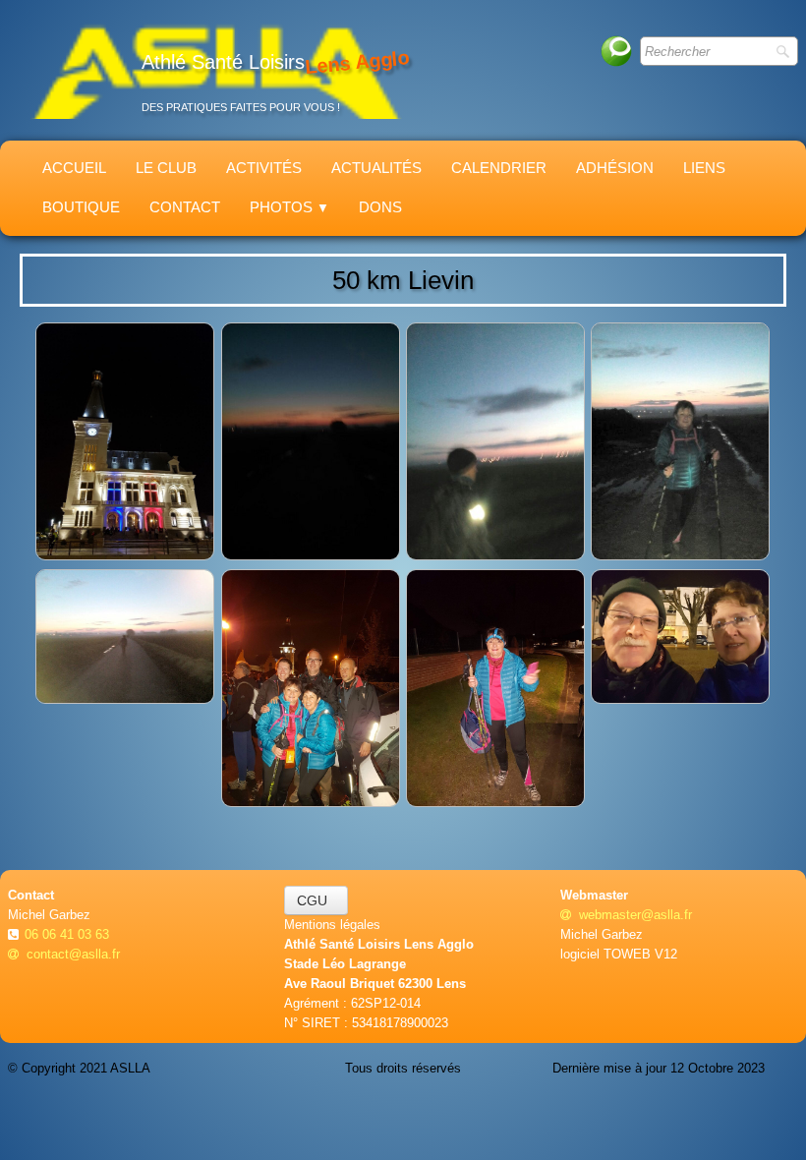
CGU (316, 900)
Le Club (166, 167)
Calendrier (499, 167)
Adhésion (615, 167)
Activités (264, 167)
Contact (184, 207)
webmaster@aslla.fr (635, 914)
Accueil (74, 167)
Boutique (81, 207)
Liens (704, 167)
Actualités (376, 167)
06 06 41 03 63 (69, 934)
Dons (380, 207)
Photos (289, 207)
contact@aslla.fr (73, 954)
